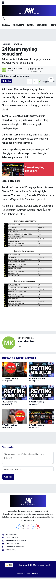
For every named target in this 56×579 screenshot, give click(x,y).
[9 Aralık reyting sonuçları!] (41, 393)
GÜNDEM (42, 25)
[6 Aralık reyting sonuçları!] (41, 416)
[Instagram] (28, 526)
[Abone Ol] (47, 82)
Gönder (8, 477)
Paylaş (8, 81)
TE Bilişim (35, 574)
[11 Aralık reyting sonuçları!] (14, 393)
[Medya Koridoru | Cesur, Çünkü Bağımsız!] (29, 11)
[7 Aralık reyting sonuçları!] (14, 416)
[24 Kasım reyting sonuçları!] (28, 76)
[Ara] (3, 19)
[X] (23, 526)
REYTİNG (18, 44)
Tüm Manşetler (12, 544)
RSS (10, 565)
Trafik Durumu (12, 538)
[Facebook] (18, 526)
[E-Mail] (20, 347)
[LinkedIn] (33, 526)
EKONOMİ (18, 25)
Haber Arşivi (11, 550)
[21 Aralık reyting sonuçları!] (14, 369)
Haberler (6, 44)
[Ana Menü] (3, 3)
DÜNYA (6, 25)
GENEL (30, 25)
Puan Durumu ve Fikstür (16, 541)
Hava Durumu (11, 535)
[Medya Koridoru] (8, 343)
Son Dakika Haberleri (15, 547)
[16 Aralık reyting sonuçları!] (41, 369)
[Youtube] (38, 526)
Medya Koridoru (26, 341)
